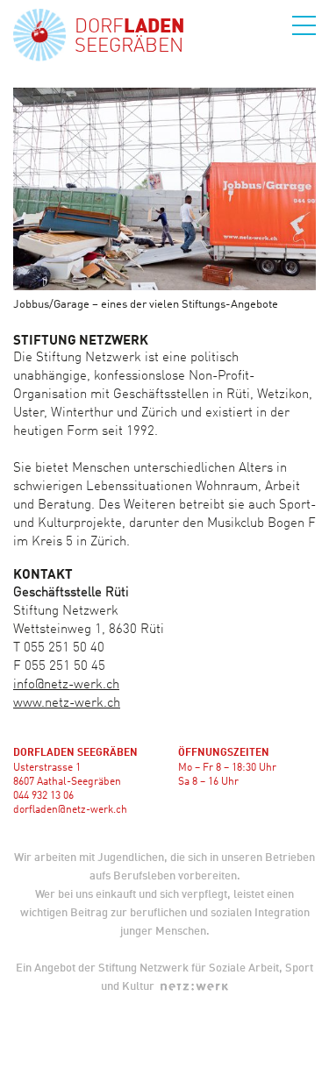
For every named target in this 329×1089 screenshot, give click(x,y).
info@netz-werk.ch (66, 685)
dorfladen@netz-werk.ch (70, 810)
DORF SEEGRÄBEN (129, 37)
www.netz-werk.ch (66, 703)
